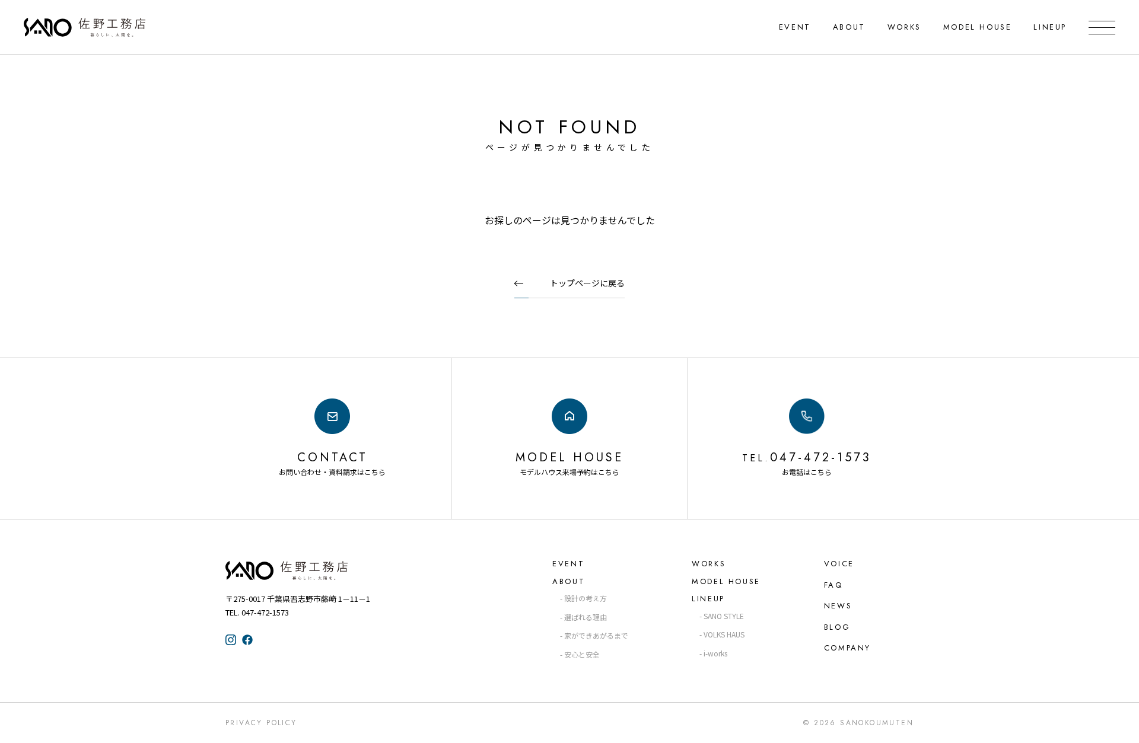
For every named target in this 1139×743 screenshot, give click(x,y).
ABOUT (849, 27)
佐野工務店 (308, 570)
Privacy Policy (261, 723)
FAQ (833, 585)
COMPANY (847, 647)
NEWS (838, 605)
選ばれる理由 (585, 617)
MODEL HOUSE (977, 27)
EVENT (795, 27)
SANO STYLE (724, 616)
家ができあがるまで (596, 635)
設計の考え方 (585, 598)
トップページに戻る (587, 283)
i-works (715, 653)
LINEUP (1050, 27)
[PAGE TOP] (1120, 723)
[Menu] (1102, 27)
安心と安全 (582, 654)
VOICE (839, 563)
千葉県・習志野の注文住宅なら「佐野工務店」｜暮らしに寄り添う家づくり (84, 27)
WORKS (904, 27)
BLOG (837, 627)
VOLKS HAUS (724, 634)
